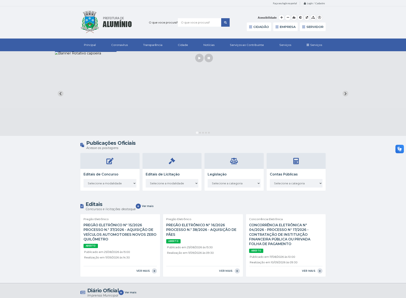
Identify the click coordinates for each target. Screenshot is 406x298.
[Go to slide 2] (200, 133)
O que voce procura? (163, 22)
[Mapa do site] (313, 17)
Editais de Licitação (163, 174)
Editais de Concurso (101, 174)
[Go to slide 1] (197, 133)
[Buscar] (225, 22)
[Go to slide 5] (209, 133)
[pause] (208, 58)
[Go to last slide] (60, 94)
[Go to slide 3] (203, 133)
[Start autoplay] (199, 58)
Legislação (217, 174)
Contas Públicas (284, 174)
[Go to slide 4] (206, 133)
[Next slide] (345, 94)
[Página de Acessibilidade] (319, 17)
